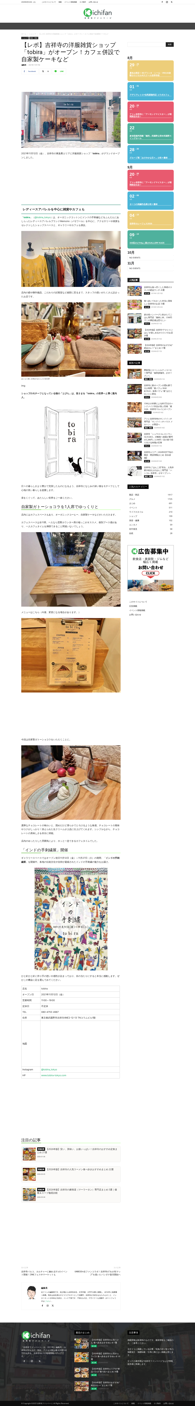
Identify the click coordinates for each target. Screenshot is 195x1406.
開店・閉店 (33, 38)
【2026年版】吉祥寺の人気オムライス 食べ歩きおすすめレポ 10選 (105, 1356)
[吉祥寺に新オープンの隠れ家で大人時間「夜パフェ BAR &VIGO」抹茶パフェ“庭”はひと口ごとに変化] (134, 389)
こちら (47, 1301)
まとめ (147, 293)
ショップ (32, 34)
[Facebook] (162, 2)
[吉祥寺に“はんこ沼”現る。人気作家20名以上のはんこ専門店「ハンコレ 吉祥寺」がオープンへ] (134, 471)
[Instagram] (167, 2)
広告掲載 (133, 606)
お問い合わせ (93, 2)
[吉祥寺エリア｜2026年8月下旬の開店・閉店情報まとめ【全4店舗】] (134, 456)
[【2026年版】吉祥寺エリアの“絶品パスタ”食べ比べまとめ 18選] (81, 1372)
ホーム (23, 34)
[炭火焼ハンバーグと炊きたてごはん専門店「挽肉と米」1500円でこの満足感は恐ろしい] (134, 318)
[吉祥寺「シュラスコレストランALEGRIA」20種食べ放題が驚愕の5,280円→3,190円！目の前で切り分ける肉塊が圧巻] (134, 438)
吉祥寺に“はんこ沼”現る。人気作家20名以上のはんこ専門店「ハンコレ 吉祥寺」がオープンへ (159, 470)
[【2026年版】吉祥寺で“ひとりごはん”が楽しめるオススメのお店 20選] (134, 334)
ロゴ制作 (83, 2)
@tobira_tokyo (43, 217)
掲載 (60, 2)
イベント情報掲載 (70, 2)
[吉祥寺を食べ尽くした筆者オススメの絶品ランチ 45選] (134, 291)
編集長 (24, 65)
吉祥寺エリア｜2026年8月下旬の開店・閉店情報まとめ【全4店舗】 (158, 455)
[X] (171, 2)
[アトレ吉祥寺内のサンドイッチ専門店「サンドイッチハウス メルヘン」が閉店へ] (134, 422)
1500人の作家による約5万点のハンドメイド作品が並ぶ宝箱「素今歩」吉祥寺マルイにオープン (158, 406)
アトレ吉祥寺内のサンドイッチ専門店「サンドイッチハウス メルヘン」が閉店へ (158, 422)
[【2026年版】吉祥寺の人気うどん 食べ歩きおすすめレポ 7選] (81, 1344)
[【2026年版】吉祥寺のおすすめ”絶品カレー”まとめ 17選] (134, 349)
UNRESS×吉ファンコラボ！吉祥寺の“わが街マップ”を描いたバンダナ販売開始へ (98, 1273)
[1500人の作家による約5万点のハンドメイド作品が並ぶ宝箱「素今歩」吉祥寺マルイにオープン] (134, 407)
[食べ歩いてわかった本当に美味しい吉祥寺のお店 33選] (134, 305)
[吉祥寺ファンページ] (97, 13)
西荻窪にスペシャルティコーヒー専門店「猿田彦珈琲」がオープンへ (158, 373)
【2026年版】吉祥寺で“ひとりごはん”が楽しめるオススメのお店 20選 (158, 333)
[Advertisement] (71, 83)
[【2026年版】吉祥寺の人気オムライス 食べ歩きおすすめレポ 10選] (81, 1357)
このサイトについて (49, 2)
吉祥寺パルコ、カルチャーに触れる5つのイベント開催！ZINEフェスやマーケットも (44, 1273)
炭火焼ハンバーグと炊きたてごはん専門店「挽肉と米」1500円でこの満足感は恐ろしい (158, 317)
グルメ (147, 324)
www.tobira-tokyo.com (53, 1075)
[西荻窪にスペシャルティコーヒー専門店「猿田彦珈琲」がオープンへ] (134, 374)
